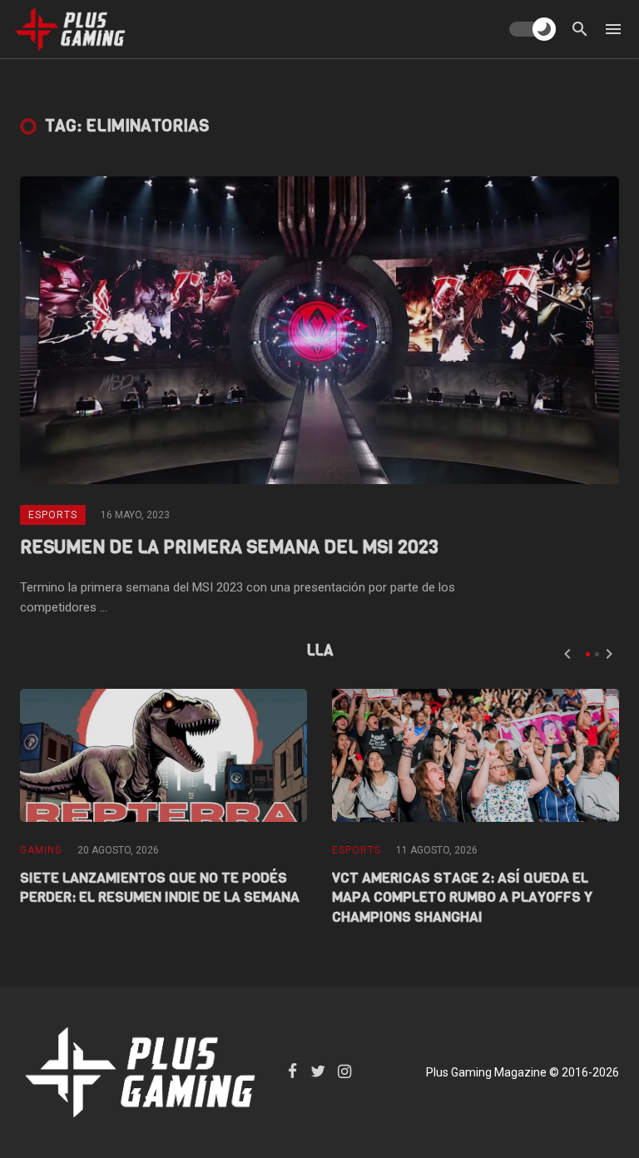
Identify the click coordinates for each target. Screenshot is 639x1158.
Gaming (41, 850)
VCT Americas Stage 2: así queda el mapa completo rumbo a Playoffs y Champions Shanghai (462, 898)
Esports (52, 515)
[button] (587, 654)
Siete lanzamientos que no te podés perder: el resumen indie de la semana (160, 888)
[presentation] (567, 654)
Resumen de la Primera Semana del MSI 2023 (229, 547)
